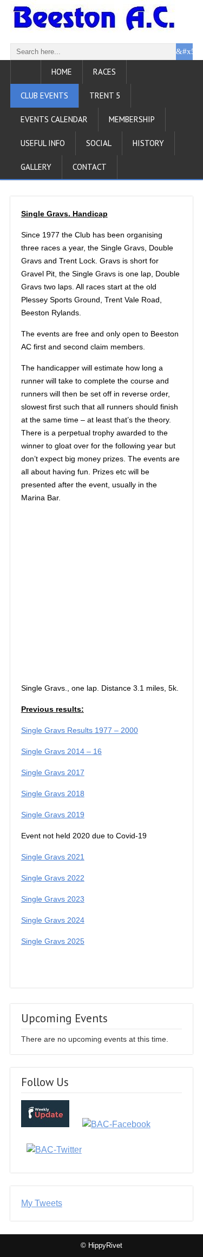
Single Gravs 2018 (52, 793)
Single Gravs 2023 (52, 899)
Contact (90, 167)
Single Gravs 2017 (52, 772)
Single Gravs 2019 (52, 814)
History (148, 143)
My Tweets (41, 1203)
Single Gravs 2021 (52, 856)
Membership (132, 119)
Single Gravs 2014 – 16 (61, 751)
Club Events (44, 95)
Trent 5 (104, 95)
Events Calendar (54, 119)
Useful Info (43, 143)
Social (99, 143)
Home (61, 72)
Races (104, 72)
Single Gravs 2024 (52, 920)
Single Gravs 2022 (52, 878)
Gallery (36, 167)
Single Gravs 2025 (52, 941)
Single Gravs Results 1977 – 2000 (79, 730)
